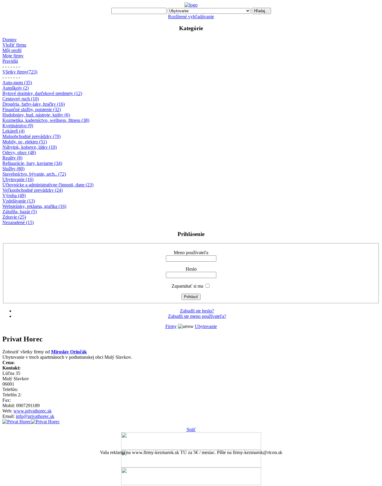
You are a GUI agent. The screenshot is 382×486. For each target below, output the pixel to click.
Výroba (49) (14, 195)
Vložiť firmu (14, 44)
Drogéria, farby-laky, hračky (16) (33, 104)
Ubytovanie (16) (17, 179)
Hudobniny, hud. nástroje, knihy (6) (36, 114)
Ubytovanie (206, 326)
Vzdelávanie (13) (18, 200)
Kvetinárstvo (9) (17, 125)
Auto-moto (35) (17, 82)
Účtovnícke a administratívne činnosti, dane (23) (47, 184)
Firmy (171, 326)
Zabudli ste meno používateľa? (197, 316)
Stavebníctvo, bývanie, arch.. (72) (34, 174)
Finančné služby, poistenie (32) (31, 109)
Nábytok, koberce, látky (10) (29, 147)
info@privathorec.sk (35, 416)
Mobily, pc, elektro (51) (24, 141)
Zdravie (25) (14, 217)
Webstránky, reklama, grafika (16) (34, 206)
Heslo (191, 269)
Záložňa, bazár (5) (19, 211)
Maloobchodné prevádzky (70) (31, 136)
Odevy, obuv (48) (19, 152)
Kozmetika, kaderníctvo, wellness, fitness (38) (45, 120)
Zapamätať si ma (187, 286)
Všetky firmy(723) (19, 71)
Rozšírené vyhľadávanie (191, 16)
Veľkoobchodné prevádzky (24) (32, 190)
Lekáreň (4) (13, 131)
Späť (191, 429)
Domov (9, 39)
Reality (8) (12, 157)
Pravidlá (10, 61)
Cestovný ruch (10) (20, 98)
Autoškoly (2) (15, 88)
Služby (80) (13, 168)
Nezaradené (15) (18, 222)
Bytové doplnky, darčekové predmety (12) (42, 93)
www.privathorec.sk (32, 410)
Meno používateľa (191, 252)
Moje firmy (13, 55)
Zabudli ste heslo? (197, 310)
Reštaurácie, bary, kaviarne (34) (32, 163)
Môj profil (11, 50)
